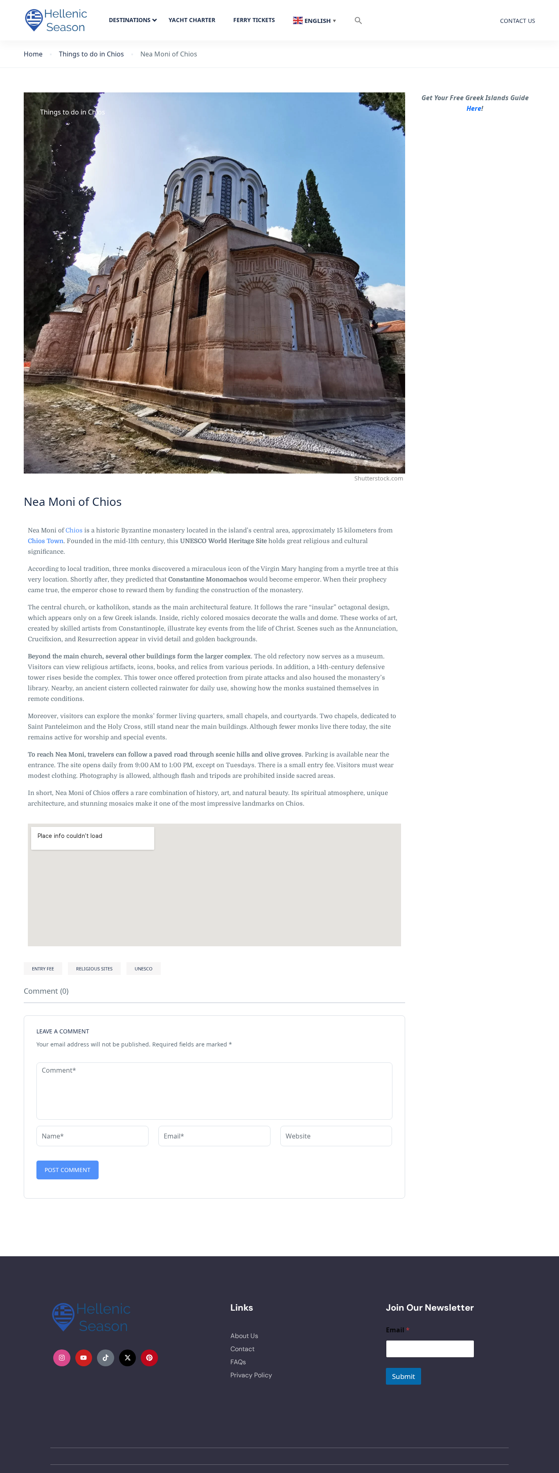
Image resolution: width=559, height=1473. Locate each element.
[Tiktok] (105, 1358)
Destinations (130, 20)
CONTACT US (517, 21)
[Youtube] (83, 1358)
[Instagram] (61, 1358)
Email (398, 1330)
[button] (358, 20)
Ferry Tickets (254, 20)
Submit (403, 1376)
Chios (74, 530)
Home (33, 54)
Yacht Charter (192, 20)
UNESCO (144, 969)
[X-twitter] (127, 1358)
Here (474, 108)
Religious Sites (94, 969)
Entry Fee (43, 969)
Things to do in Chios (91, 54)
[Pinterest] (149, 1358)
